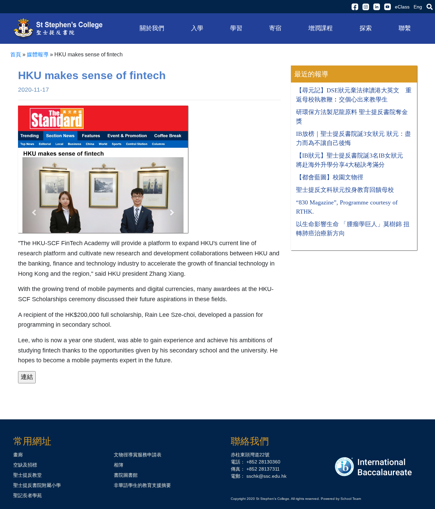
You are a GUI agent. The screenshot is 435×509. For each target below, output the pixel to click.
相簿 (118, 465)
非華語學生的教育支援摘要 (142, 485)
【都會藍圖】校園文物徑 (329, 177)
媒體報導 (38, 54)
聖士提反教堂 (27, 475)
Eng (418, 7)
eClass (402, 7)
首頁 (15, 54)
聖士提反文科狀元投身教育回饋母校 (345, 189)
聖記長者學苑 (27, 495)
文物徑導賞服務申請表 (137, 454)
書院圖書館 (126, 475)
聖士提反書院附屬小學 (37, 485)
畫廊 (18, 454)
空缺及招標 (25, 465)
